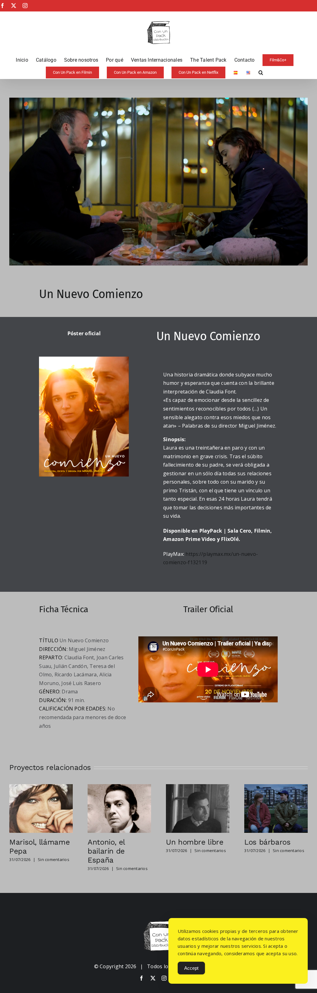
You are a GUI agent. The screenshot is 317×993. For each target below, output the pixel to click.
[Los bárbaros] (276, 787)
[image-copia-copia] (158, 923)
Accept (191, 968)
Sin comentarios (53, 859)
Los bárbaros (267, 842)
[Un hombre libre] (197, 787)
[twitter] (152, 978)
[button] (260, 72)
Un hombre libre (195, 842)
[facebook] (141, 978)
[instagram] (164, 978)
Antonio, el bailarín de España (106, 851)
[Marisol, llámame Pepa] (41, 787)
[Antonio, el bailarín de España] (119, 787)
